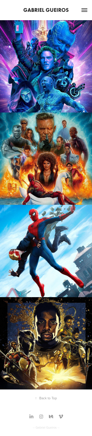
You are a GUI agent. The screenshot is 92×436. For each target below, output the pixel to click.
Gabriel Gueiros (46, 10)
